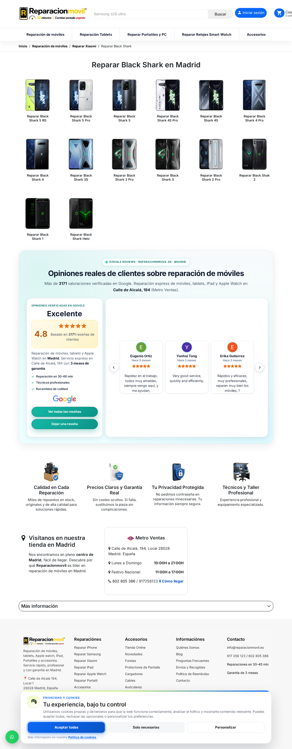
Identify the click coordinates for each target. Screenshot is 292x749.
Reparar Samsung (87, 654)
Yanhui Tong (141, 356)
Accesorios (82, 687)
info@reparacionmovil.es (245, 647)
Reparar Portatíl (85, 680)
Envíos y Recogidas (190, 667)
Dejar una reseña (65, 424)
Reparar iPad (84, 667)
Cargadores (134, 674)
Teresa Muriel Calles (232, 356)
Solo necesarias (146, 727)
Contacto (183, 680)
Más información (39, 606)
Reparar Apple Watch (90, 674)
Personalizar (225, 727)
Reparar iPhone (85, 647)
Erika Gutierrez (187, 356)
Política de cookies (82, 737)
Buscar (220, 14)
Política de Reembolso (192, 674)
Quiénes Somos (187, 647)
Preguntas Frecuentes (192, 661)
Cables (130, 680)
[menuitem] (45, 34)
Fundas (130, 661)
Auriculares (133, 687)
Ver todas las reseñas (64, 411)
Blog (179, 654)
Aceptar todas (66, 727)
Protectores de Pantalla (142, 667)
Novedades (133, 654)
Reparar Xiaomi (85, 661)
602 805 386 (123, 581)
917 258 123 (236, 656)
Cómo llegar (172, 581)
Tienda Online (135, 647)
